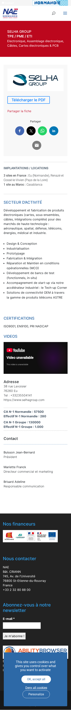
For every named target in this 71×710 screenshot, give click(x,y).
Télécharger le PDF (29, 100)
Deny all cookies (36, 687)
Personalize (36, 694)
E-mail (9, 619)
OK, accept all (36, 679)
